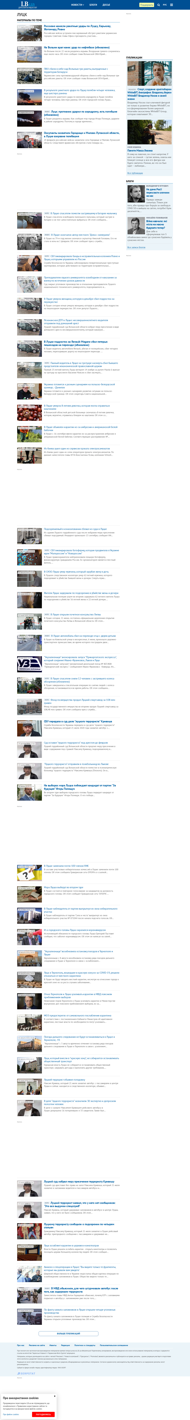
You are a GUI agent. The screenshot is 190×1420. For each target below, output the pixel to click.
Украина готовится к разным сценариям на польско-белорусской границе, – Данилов (79, 386)
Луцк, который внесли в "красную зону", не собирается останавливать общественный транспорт (81, 1059)
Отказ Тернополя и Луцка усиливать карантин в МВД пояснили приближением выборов (78, 995)
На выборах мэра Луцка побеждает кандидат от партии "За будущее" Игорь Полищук (80, 787)
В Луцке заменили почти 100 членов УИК (66, 865)
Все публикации (135, 173)
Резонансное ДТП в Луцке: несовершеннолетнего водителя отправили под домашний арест (76, 321)
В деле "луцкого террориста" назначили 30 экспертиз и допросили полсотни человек (80, 1102)
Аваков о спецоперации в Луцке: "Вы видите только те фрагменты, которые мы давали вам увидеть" (80, 1268)
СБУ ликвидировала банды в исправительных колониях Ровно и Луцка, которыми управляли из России (82, 257)
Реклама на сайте (37, 1345)
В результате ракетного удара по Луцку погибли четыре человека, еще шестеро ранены (79, 91)
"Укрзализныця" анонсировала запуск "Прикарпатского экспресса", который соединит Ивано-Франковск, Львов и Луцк (80, 658)
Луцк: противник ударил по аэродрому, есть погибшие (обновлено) (80, 113)
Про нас (20, 1345)
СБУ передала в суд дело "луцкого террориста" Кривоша (78, 721)
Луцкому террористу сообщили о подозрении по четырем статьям (79, 1225)
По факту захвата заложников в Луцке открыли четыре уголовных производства (79, 1311)
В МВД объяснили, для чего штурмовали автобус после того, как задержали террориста (81, 1289)
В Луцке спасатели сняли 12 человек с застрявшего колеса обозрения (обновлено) (79, 680)
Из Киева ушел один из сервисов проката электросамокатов (77, 448)
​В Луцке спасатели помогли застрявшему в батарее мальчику (81, 213)
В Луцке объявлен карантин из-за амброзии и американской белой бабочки (80, 428)
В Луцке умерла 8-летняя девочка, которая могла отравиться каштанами (77, 407)
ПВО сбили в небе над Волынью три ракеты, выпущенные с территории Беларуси (76, 70)
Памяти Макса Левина (139, 150)
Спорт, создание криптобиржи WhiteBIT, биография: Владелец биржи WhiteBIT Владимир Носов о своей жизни (149, 94)
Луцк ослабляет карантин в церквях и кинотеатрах (71, 1245)
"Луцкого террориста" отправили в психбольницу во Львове (76, 764)
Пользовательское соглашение (114, 1345)
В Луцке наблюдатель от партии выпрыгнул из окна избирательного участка (80, 910)
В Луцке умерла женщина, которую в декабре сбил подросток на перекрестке (79, 300)
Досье (106, 4)
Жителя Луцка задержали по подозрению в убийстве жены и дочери (81, 593)
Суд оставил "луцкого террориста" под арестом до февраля (76, 742)
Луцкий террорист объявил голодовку (64, 1079)
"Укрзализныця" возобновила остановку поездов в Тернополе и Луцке (78, 953)
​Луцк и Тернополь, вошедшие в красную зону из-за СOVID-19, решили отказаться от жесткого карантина (81, 974)
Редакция (65, 1345)
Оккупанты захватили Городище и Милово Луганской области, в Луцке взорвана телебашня (81, 134)
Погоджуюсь (43, 1414)
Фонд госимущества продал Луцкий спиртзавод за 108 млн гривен (79, 701)
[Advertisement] (54, 181)
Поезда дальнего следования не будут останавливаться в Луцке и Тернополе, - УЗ (79, 1038)
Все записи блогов (136, 247)
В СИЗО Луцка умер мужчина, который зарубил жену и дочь (76, 571)
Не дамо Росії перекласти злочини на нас (157, 193)
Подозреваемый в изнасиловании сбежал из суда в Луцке (75, 529)
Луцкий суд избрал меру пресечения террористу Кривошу (79, 1181)
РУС (165, 4)
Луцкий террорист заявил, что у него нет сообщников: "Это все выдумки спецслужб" (80, 1204)
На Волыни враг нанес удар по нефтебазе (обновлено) (77, 47)
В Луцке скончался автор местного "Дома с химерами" (77, 234)
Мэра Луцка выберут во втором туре (63, 887)
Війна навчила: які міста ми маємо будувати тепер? (156, 224)
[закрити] (54, 1396)
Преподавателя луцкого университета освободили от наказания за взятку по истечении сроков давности (80, 279)
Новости (76, 4)
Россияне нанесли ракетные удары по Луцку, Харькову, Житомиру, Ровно (77, 27)
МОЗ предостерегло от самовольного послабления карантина (77, 1015)
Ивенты (53, 1345)
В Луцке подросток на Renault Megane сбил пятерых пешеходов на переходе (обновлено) (76, 343)
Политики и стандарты (84, 1345)
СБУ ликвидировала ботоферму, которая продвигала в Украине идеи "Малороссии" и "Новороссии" (81, 552)
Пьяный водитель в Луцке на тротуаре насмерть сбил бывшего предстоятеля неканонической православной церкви (81, 364)
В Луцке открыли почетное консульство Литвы (73, 614)
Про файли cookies (11, 1414)
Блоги (93, 4)
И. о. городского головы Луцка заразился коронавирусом (75, 930)
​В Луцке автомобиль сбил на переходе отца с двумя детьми (80, 635)
